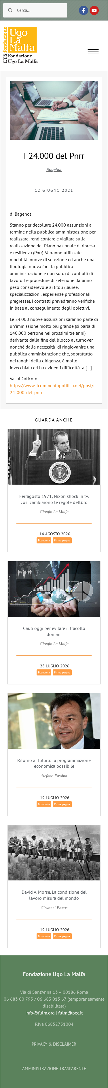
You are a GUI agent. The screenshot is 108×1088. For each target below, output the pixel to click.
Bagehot (54, 169)
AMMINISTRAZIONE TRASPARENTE (54, 1068)
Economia (44, 540)
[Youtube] (94, 10)
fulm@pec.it (70, 1013)
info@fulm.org (40, 1013)
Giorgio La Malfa (54, 512)
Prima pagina (62, 540)
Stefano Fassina (54, 776)
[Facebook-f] (83, 10)
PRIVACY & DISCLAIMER (54, 1044)
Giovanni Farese (54, 908)
